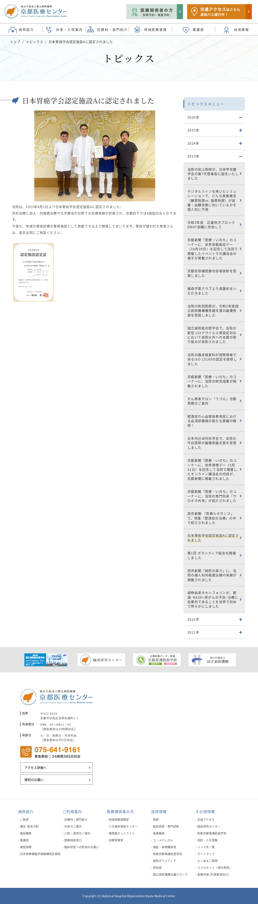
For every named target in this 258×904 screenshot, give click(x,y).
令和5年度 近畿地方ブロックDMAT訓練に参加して (211, 224)
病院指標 (26, 847)
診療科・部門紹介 (75, 819)
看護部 (24, 840)
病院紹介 (26, 811)
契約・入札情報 (207, 840)
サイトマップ (206, 854)
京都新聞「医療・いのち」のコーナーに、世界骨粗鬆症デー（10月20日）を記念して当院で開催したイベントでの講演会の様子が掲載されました (212, 248)
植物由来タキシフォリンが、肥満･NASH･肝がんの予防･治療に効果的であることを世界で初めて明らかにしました (212, 599)
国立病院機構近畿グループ (170, 874)
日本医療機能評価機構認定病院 (40, 854)
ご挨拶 (24, 819)
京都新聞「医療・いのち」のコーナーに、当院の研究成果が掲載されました (212, 381)
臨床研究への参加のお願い (81, 847)
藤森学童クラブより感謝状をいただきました (212, 290)
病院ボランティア (164, 861)
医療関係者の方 (120, 811)
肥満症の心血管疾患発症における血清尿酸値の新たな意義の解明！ (212, 421)
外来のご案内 (73, 826)
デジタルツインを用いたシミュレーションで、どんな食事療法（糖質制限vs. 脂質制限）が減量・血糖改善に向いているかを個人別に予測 (212, 200)
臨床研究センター (209, 826)
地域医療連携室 (119, 819)
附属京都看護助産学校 (167, 854)
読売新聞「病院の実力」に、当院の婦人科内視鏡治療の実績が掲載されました (212, 575)
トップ (15, 41)
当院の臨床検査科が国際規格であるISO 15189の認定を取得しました (212, 359)
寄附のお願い (34, 779)
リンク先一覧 (206, 847)
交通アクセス (206, 819)
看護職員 (159, 833)
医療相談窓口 (73, 840)
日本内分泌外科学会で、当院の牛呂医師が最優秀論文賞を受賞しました (212, 443)
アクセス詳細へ (35, 767)
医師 (156, 819)
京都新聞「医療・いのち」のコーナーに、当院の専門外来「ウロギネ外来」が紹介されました (212, 496)
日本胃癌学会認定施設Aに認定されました (213, 537)
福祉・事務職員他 (164, 847)
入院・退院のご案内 (77, 833)
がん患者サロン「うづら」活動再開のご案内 (212, 401)
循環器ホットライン (122, 833)
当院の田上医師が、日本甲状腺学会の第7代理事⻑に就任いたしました (213, 174)
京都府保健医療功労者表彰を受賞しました (212, 273)
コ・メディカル (163, 840)
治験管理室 (116, 840)
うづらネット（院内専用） (214, 867)
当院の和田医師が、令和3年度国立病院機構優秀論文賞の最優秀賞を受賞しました (213, 310)
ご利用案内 (72, 811)
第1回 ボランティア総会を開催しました (211, 555)
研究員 (157, 867)
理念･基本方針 (29, 826)
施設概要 (26, 833)
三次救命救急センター (123, 826)
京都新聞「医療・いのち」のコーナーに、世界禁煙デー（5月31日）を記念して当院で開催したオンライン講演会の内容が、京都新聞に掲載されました (212, 469)
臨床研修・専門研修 (166, 826)
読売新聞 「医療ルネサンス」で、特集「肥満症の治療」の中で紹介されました (211, 518)
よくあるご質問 (207, 861)
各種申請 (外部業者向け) (213, 874)
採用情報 (159, 811)
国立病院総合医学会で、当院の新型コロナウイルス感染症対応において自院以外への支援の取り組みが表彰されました (212, 335)
